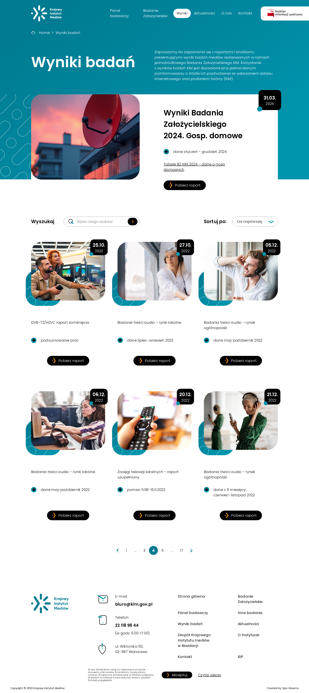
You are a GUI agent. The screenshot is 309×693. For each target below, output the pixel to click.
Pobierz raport (187, 185)
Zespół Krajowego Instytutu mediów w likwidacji (194, 640)
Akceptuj (179, 674)
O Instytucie (248, 634)
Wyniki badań (190, 623)
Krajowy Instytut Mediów (49, 688)
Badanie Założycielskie (250, 599)
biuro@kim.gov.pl (134, 600)
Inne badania (250, 612)
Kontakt (185, 656)
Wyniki (181, 13)
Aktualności (248, 623)
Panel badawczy (193, 612)
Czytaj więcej (209, 674)
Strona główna (191, 596)
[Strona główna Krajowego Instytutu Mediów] (50, 603)
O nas (227, 13)
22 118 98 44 (132, 625)
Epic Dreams (291, 688)
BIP (240, 656)
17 (181, 550)
